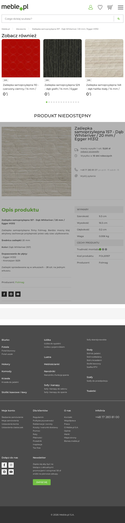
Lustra (47, 357)
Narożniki (49, 371)
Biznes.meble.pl (71, 441)
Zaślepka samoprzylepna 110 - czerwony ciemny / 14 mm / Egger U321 (21, 87)
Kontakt (68, 417)
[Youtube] (11, 471)
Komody (7, 371)
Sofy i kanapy (52, 385)
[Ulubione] (100, 7)
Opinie (67, 431)
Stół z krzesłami (94, 360)
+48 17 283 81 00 (107, 417)
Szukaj (118, 19)
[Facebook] (4, 465)
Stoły (90, 349)
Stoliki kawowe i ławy (14, 392)
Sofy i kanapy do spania (55, 392)
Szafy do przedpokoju (97, 381)
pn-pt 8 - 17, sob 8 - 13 (99, 170)
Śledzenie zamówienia (12, 417)
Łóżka (47, 339)
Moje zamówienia (10, 420)
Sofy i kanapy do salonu (55, 389)
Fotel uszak (7, 354)
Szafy (90, 377)
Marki (66, 434)
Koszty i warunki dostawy (45, 427)
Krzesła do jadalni (10, 382)
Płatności (37, 437)
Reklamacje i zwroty (43, 424)
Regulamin (38, 417)
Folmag (19, 282)
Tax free (37, 448)
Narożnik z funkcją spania (56, 375)
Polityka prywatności (43, 420)
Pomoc (36, 431)
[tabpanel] (21, 68)
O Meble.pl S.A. (71, 427)
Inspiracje (37, 444)
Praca (67, 424)
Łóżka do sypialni (52, 343)
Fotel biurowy (8, 350)
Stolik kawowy (94, 363)
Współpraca (70, 420)
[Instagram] (11, 465)
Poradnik (37, 441)
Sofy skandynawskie (96, 339)
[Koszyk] (110, 7)
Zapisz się (41, 482)
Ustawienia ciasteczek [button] (12, 427)
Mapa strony (70, 437)
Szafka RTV (92, 367)
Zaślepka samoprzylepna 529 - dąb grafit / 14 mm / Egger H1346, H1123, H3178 (62, 87)
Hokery (6, 364)
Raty (35, 434)
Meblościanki (52, 364)
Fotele (5, 347)
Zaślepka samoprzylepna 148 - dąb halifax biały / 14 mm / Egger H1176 (103, 87)
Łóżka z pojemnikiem (54, 347)
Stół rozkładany (94, 357)
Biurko (5, 339)
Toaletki (91, 390)
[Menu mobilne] (120, 8)
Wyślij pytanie (88, 176)
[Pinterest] (4, 471)
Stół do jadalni (93, 353)
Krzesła (6, 378)
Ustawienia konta (10, 424)
